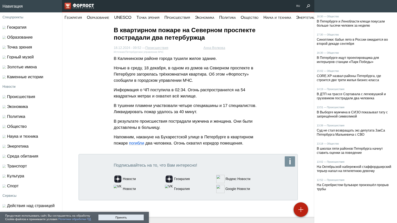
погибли (136, 143)
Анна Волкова (214, 48)
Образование (98, 17)
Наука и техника (277, 17)
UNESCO (123, 17)
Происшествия (177, 17)
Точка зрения (147, 17)
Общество (249, 17)
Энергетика (306, 17)
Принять (121, 217)
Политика (227, 17)
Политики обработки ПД (74, 219)
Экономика (204, 17)
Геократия (73, 17)
